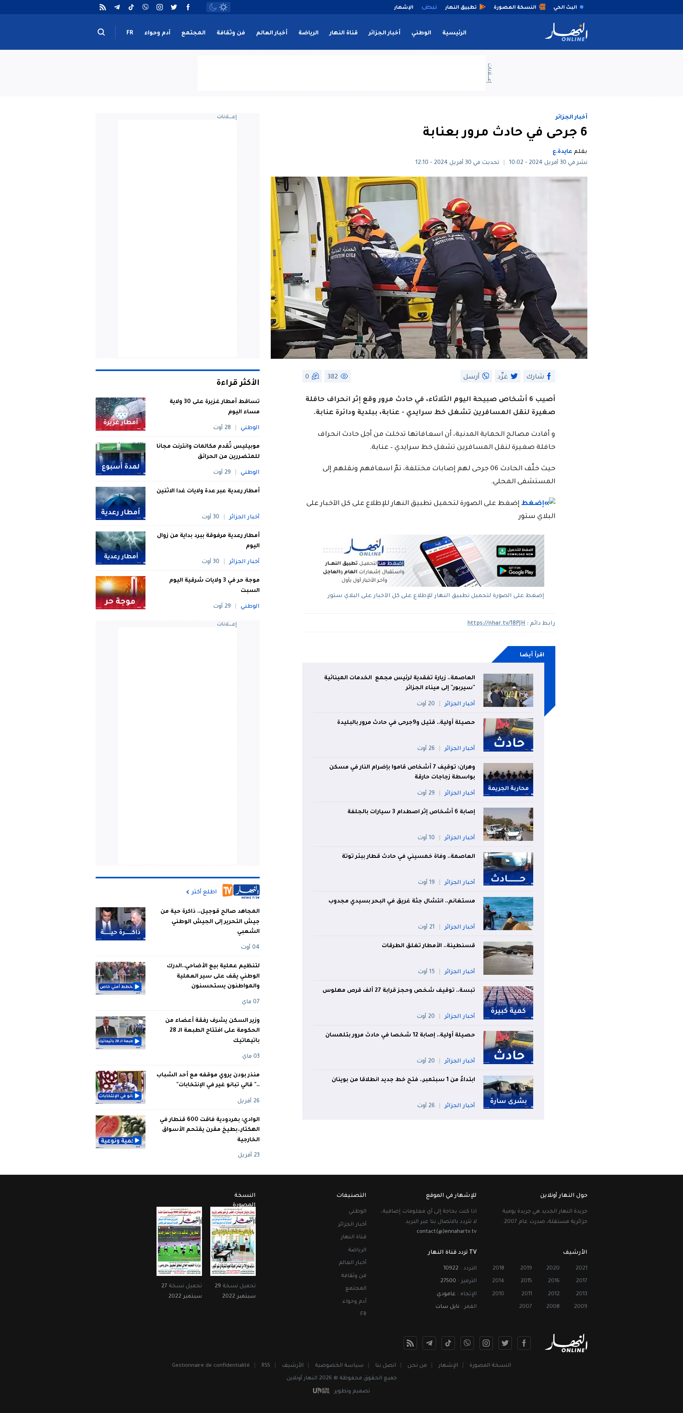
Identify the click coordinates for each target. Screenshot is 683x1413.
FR (129, 33)
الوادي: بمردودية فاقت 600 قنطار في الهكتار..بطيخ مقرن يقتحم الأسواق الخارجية (210, 1130)
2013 (581, 1294)
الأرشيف (293, 1366)
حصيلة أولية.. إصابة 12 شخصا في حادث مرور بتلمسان (400, 1035)
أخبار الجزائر (384, 33)
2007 (525, 1307)
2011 (526, 1294)
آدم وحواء (157, 33)
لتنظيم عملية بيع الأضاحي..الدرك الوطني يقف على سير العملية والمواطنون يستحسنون (213, 976)
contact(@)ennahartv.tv (447, 1232)
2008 (553, 1307)
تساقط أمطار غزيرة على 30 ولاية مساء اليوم (215, 407)
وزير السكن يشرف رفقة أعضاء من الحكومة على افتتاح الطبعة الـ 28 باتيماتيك (212, 1031)
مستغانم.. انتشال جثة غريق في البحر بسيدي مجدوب (401, 902)
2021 (581, 1269)
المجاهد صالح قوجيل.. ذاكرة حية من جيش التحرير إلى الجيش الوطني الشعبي (210, 922)
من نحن (417, 1366)
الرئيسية (454, 33)
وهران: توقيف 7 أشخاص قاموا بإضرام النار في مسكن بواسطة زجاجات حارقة (402, 773)
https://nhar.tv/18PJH (496, 624)
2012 (554, 1294)
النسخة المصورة (490, 1366)
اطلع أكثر (204, 892)
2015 (526, 1281)
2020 (553, 1269)
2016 (554, 1281)
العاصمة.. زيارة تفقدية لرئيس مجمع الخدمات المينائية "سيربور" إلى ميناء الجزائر (399, 683)
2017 (581, 1281)
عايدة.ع (562, 152)
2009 (580, 1307)
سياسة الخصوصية (339, 1366)
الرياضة (308, 33)
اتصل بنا (385, 1366)
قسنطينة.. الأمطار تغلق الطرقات (427, 946)
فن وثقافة (231, 33)
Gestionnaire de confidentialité (211, 1366)
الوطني (421, 33)
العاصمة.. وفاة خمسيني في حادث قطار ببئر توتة (408, 857)
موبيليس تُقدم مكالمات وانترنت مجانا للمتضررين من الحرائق (208, 452)
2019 (526, 1269)
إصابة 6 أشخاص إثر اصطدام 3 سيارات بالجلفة (411, 812)
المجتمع (193, 33)
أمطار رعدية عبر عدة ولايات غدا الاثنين (208, 491)
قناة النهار (344, 33)
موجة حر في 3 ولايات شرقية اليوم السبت (214, 586)
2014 (498, 1281)
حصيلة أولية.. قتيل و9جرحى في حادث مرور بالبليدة (406, 723)
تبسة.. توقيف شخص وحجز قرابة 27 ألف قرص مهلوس (398, 991)
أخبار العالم (271, 33)
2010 (498, 1294)
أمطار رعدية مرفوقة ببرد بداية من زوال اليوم (208, 541)
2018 (498, 1269)
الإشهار (448, 1366)
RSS (265, 1366)
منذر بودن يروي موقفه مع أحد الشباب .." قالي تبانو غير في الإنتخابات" (208, 1080)
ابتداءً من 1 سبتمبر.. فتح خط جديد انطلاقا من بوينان (403, 1080)
